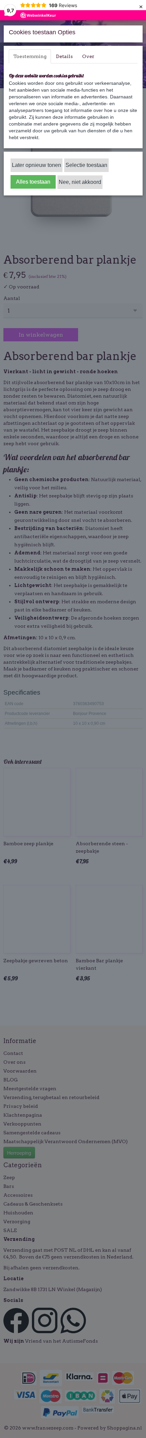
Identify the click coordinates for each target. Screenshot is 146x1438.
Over (88, 56)
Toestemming (30, 56)
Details (64, 56)
